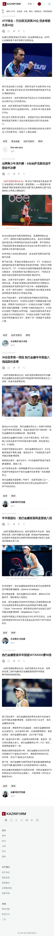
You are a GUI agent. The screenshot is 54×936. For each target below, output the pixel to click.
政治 (4, 841)
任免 (26, 11)
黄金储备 (15, 141)
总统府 (19, 11)
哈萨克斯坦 (29, 141)
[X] (24, 31)
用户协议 (6, 872)
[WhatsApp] (8, 31)
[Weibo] (21, 820)
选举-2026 (10, 11)
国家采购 (6, 893)
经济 (4, 851)
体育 (5, 141)
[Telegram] (13, 31)
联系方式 (6, 914)
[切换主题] (41, 4)
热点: (3, 11)
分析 (4, 846)
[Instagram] (3, 31)
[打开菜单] (49, 4)
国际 (4, 856)
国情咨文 (38, 11)
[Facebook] (18, 31)
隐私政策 (6, 877)
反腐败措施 (7, 888)
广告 (4, 919)
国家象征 (6, 882)
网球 (40, 141)
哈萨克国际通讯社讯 (13, 181)
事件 (31, 11)
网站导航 (6, 909)
